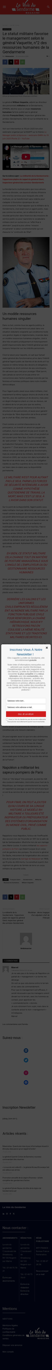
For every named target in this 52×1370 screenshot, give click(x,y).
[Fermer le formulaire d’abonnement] (47, 648)
